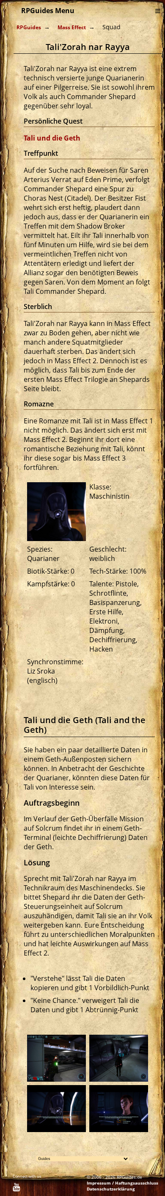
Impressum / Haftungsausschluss (122, 1183)
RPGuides (28, 27)
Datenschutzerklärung (111, 1189)
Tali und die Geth (52, 138)
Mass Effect (72, 27)
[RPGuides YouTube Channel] (16, 1188)
